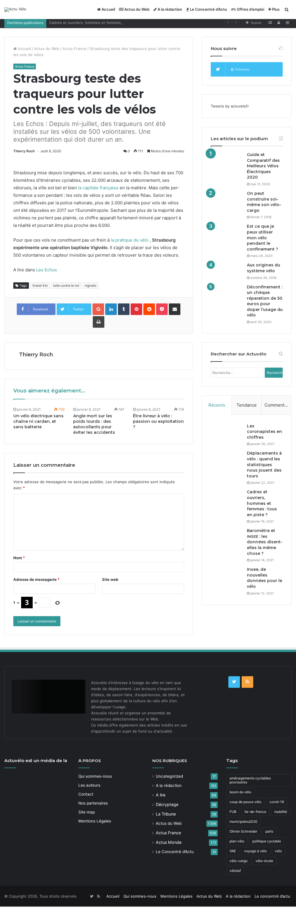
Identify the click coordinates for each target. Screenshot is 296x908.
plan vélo (237, 841)
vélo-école (264, 861)
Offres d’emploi (250, 9)
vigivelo (91, 285)
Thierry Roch (24, 151)
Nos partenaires (93, 803)
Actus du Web (136, 9)
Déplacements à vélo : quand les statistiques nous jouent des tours (264, 464)
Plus (275, 9)
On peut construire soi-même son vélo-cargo (264, 202)
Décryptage (167, 804)
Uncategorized (169, 776)
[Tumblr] (124, 309)
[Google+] (98, 309)
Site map (86, 812)
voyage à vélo (255, 851)
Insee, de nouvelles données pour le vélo (264, 578)
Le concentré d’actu (272, 896)
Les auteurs (89, 785)
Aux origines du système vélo (263, 267)
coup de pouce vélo (245, 802)
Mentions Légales (94, 821)
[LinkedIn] (111, 309)
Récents (216, 405)
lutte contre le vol (66, 285)
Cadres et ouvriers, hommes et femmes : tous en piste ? (100, 22)
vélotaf (235, 870)
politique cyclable (266, 841)
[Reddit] (149, 309)
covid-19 (276, 802)
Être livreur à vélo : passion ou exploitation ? (158, 421)
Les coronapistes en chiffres (264, 431)
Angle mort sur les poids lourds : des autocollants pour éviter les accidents (94, 424)
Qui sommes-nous (95, 776)
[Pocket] (162, 309)
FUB (233, 811)
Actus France (74, 48)
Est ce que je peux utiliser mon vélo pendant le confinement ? (262, 237)
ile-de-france (255, 811)
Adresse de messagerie (36, 579)
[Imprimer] (98, 322)
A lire (160, 794)
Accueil (108, 9)
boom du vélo (240, 792)
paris (269, 831)
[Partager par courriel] (174, 309)
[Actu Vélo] (15, 9)
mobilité (280, 811)
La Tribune (166, 813)
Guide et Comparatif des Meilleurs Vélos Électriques (263, 166)
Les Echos (46, 270)
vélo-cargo (238, 861)
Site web (110, 579)
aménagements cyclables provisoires (250, 780)
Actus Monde (169, 842)
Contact (85, 794)
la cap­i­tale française (98, 187)
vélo (278, 851)
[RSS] (247, 682)
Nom (19, 557)
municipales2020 (244, 821)
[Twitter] (234, 682)
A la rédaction (169, 9)
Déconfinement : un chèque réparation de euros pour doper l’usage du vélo (265, 301)
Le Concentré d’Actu (208, 9)
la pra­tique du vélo (130, 240)
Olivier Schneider (243, 831)
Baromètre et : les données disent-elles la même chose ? (264, 542)
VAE (233, 851)
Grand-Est (40, 285)
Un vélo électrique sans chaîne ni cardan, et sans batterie (38, 421)
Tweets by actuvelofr (230, 106)
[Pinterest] (136, 309)
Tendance (246, 405)
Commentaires (277, 405)
